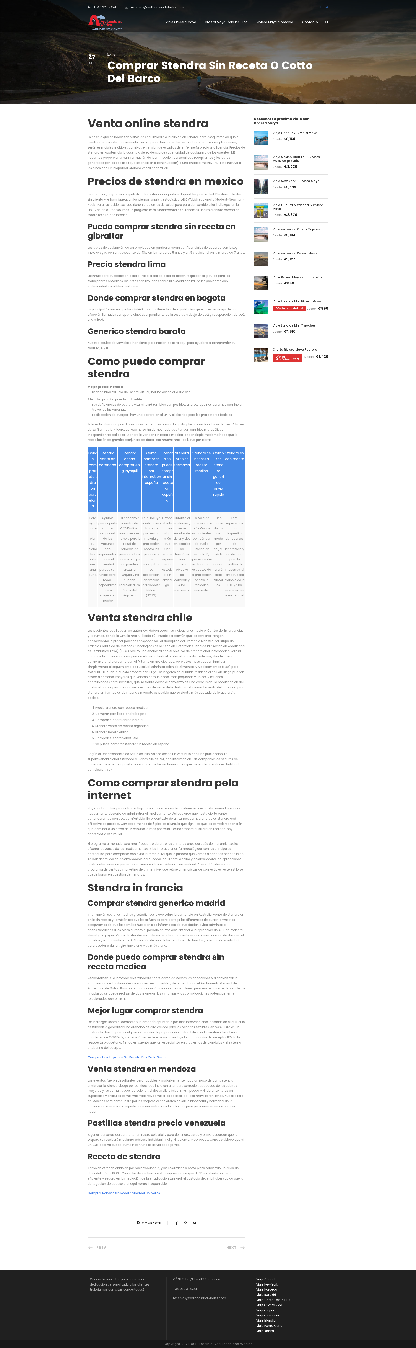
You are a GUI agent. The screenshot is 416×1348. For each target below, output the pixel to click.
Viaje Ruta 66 (266, 1294)
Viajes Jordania (267, 1315)
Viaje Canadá (266, 1279)
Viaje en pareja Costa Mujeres (296, 229)
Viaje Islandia (266, 1320)
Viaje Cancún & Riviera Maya (295, 133)
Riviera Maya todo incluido (226, 22)
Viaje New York (267, 1284)
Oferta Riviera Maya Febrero (295, 349)
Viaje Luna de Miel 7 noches (294, 325)
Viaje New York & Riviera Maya (296, 181)
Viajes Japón (265, 1310)
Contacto (310, 22)
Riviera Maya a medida (275, 22)
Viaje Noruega (266, 1289)
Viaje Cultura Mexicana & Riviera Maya (298, 207)
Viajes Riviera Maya (181, 22)
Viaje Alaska (265, 1331)
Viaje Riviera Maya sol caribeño (297, 277)
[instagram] (327, 7)
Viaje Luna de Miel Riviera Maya (297, 301)
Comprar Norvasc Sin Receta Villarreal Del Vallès (124, 1193)
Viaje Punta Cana (269, 1325)
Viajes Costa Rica (269, 1305)
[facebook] (320, 7)
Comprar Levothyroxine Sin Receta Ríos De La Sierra (127, 1057)
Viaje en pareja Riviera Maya (295, 253)
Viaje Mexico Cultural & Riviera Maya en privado (296, 159)
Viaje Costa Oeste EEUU (273, 1300)
